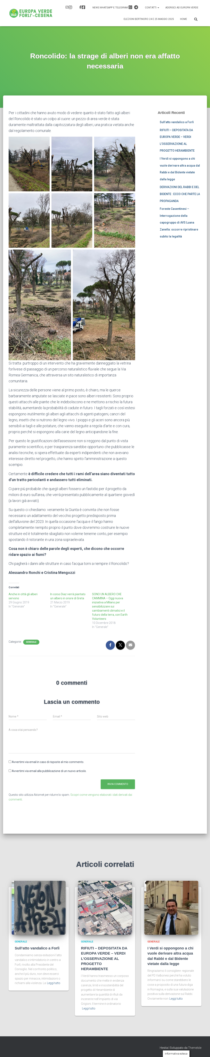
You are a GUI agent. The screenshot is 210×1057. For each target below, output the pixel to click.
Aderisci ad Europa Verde (181, 7)
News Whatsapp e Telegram (110, 7)
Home (183, 19)
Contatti (151, 7)
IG (69, 8)
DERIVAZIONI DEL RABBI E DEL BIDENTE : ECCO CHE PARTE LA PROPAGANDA (180, 193)
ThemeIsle (194, 1047)
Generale (31, 642)
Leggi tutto (53, 983)
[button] (158, 7)
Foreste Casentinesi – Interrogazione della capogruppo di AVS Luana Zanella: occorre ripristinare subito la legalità (179, 222)
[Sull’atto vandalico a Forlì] (39, 907)
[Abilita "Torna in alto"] (202, 1049)
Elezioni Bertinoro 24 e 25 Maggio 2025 (149, 19)
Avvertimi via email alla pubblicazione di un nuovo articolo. (49, 771)
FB (82, 8)
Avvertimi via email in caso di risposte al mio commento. (48, 762)
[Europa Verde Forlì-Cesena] (31, 13)
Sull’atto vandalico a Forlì (177, 122)
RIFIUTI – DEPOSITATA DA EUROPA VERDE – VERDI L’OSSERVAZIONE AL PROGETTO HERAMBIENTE (104, 958)
